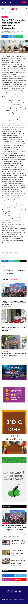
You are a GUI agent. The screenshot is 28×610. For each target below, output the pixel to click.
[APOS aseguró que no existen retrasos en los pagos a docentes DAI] (14, 342)
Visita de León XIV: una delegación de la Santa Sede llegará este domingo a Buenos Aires (13, 329)
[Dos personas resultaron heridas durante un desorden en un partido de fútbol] (6, 552)
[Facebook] (2, 2)
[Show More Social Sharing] (25, 36)
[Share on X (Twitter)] (12, 36)
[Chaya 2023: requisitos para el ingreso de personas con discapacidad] (14, 46)
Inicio (2, 12)
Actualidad (5, 16)
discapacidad (5, 254)
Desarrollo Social (14, 252)
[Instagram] (8, 2)
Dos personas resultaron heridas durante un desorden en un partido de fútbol (18, 552)
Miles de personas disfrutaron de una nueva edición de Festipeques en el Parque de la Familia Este (13, 302)
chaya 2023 (5, 252)
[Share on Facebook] (5, 36)
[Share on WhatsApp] (19, 36)
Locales (6, 596)
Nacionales (13, 596)
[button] (2, 8)
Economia (21, 596)
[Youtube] (10, 2)
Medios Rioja (23, 599)
